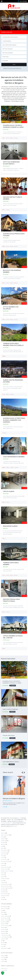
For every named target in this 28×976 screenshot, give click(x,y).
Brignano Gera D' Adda (6, 871)
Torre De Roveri (4, 893)
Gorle (2, 846)
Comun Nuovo (4, 859)
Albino (2, 836)
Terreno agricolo (4, 918)
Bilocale (3, 942)
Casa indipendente (5, 937)
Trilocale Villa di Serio (9, 735)
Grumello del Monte (5, 884)
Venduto (3, 955)
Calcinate (3, 882)
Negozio (3, 927)
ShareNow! (14, 826)
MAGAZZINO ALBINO (10, 526)
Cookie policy (4, 970)
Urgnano (3, 876)
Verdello (3, 899)
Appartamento (4, 948)
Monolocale (3, 929)
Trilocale (3, 914)
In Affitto (3, 961)
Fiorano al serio (4, 869)
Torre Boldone (4, 852)
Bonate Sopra (4, 878)
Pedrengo (3, 844)
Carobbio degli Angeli (6, 888)
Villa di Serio (4, 854)
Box (2, 940)
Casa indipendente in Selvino (11, 761)
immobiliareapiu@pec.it (6, 822)
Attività (2, 944)
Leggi (4, 806)
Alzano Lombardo (5, 835)
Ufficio (2, 912)
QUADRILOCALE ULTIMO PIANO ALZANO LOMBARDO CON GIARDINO (14, 420)
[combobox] (14, 37)
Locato (2, 959)
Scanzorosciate (4, 850)
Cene (2, 897)
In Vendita (3, 957)
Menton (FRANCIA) (5, 886)
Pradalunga (3, 840)
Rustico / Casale (4, 920)
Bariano (2, 872)
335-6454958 (23, 1)
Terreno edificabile (5, 916)
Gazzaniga (3, 889)
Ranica (2, 855)
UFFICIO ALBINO (8, 491)
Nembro (3, 833)
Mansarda (3, 931)
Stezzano (3, 842)
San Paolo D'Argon (5, 861)
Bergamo (3, 838)
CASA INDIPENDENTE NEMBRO (14, 457)
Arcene (2, 874)
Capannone (3, 938)
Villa (2, 910)
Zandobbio (3, 891)
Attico (2, 946)
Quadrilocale (4, 921)
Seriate (2, 865)
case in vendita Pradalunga (10, 709)
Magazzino (3, 933)
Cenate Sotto (4, 895)
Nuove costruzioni (5, 925)
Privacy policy (4, 968)
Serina (2, 880)
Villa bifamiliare (4, 906)
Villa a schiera (4, 908)
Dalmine (3, 863)
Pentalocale (3, 923)
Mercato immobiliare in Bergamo (14, 798)
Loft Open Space (5, 935)
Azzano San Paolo (5, 867)
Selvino (2, 848)
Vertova (3, 857)
